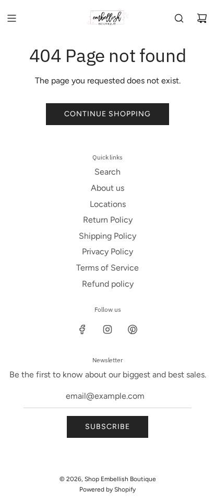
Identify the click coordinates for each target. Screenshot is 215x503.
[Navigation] (11, 18)
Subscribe (107, 426)
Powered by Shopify (107, 489)
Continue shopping (107, 113)
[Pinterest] (132, 329)
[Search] (179, 18)
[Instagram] (107, 329)
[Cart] (201, 18)
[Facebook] (82, 329)
